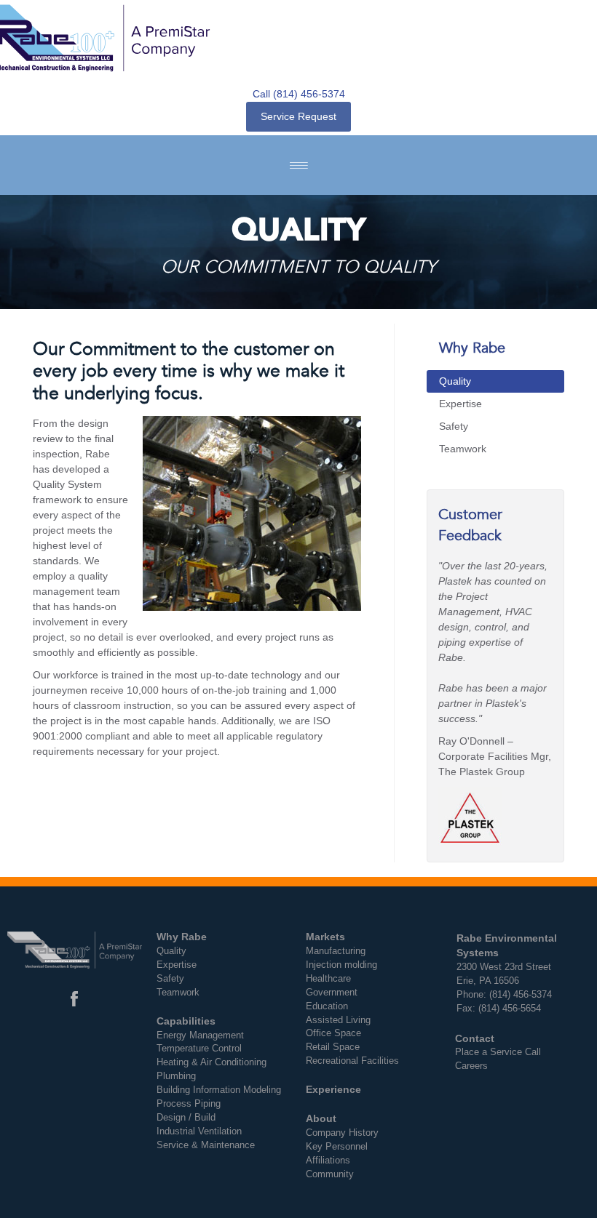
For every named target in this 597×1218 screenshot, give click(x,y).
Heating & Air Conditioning (211, 1062)
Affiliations (328, 1160)
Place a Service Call (498, 1052)
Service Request (298, 116)
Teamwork (462, 448)
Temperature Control (199, 1048)
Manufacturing (335, 951)
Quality (455, 381)
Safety (453, 426)
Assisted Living (338, 1020)
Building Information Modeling (219, 1090)
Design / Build (186, 1118)
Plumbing (176, 1076)
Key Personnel (337, 1147)
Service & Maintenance (206, 1145)
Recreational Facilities (352, 1061)
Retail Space (333, 1047)
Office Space (333, 1033)
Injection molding (341, 965)
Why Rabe (472, 348)
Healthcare (328, 979)
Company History (342, 1133)
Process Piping (189, 1104)
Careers (471, 1066)
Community (330, 1174)
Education (327, 1006)
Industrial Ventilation (199, 1131)
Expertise (460, 403)
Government (331, 992)
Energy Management (200, 1035)
